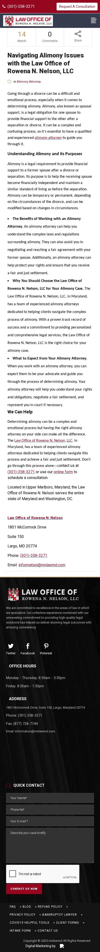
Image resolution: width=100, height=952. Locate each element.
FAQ (13, 906)
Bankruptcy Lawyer (59, 914)
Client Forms (67, 922)
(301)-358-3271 (20, 6)
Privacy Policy (22, 914)
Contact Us (48, 930)
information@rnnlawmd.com (35, 731)
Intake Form (20, 930)
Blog (27, 906)
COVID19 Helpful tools (29, 922)
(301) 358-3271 (30, 715)
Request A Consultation (77, 6)
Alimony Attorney (29, 81)
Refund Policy (50, 906)
